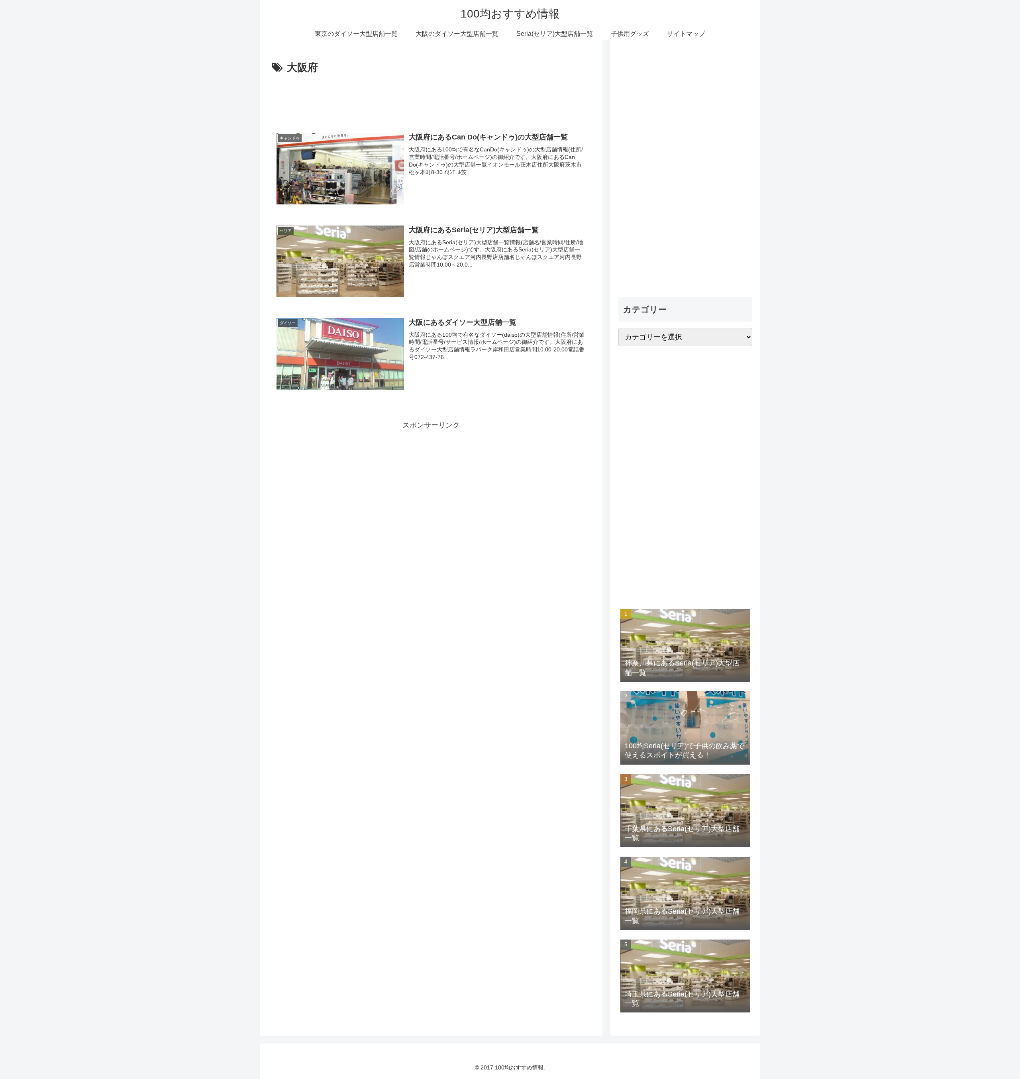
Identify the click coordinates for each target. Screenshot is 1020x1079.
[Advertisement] (431, 99)
